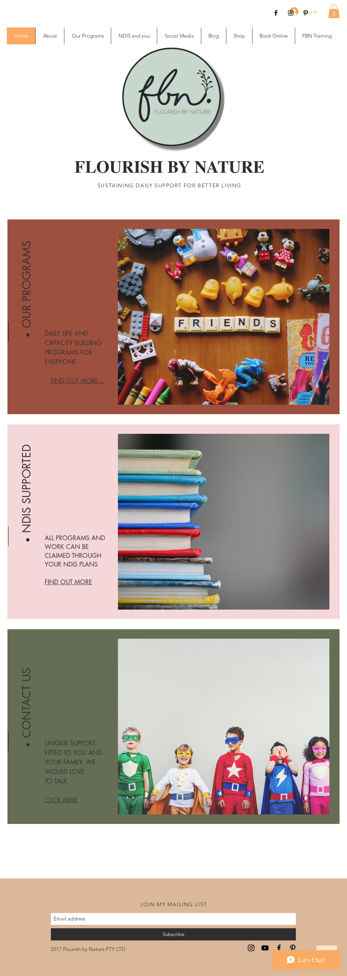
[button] (334, 11)
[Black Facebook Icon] (276, 13)
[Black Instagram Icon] (290, 13)
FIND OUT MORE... (77, 381)
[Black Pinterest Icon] (305, 13)
